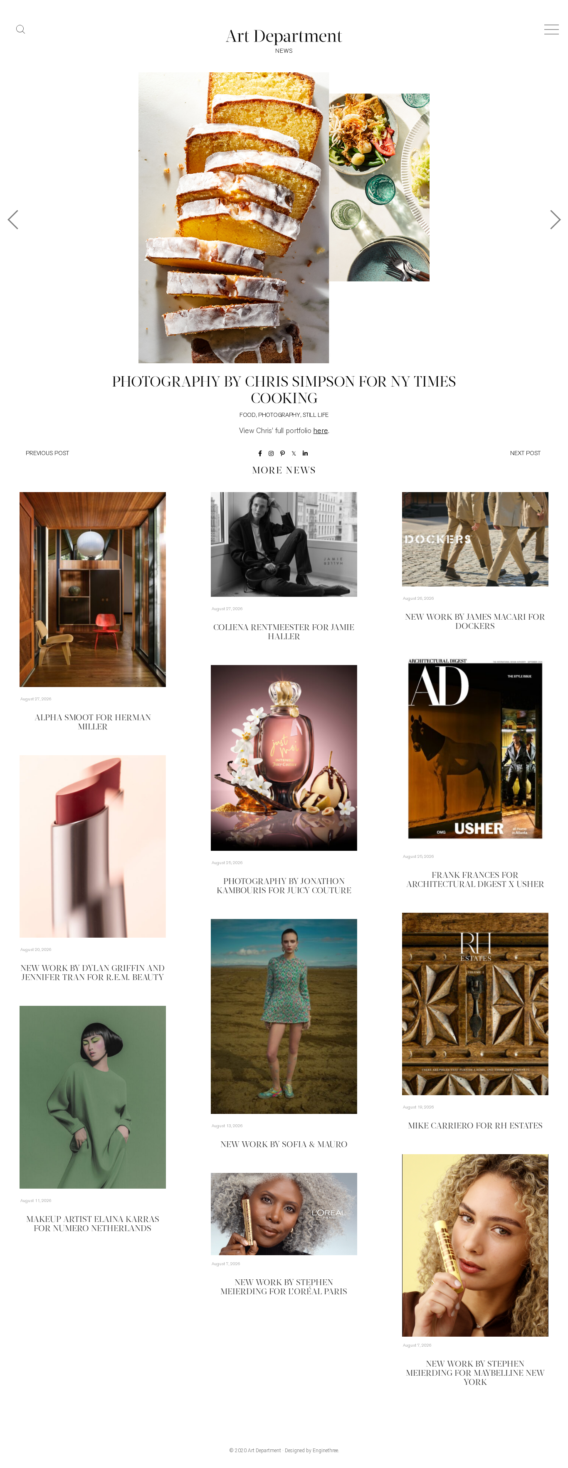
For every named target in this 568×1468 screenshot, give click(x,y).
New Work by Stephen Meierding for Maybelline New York (475, 1373)
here (321, 431)
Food (248, 415)
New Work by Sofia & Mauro (284, 1145)
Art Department (264, 1450)
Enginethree (325, 1450)
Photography (279, 415)
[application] (475, 1245)
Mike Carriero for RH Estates (475, 1126)
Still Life (315, 415)
